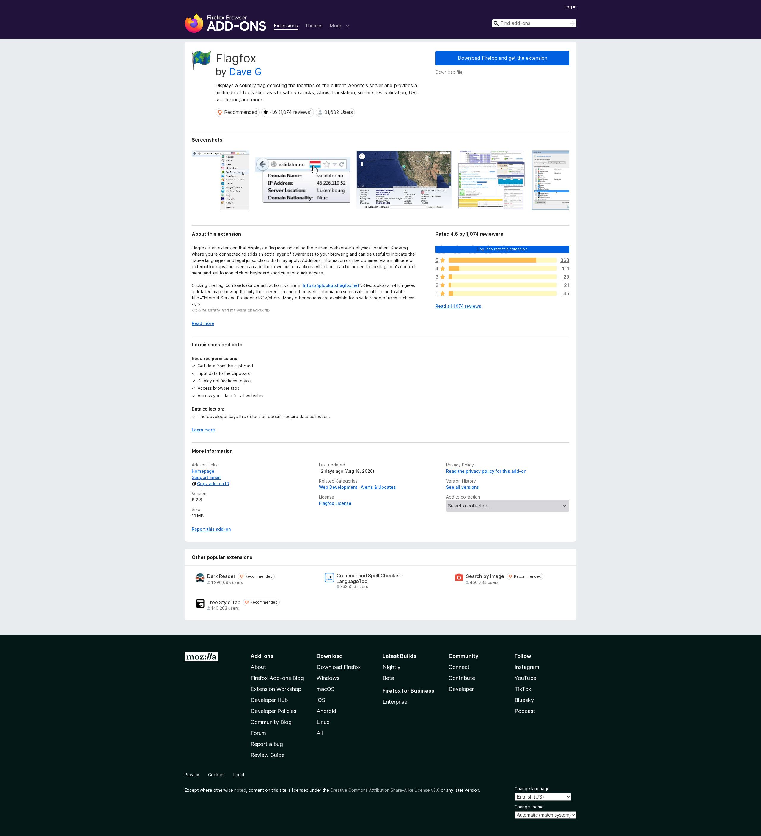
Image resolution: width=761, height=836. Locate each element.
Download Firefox (339, 667)
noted (240, 790)
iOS (321, 700)
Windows (328, 678)
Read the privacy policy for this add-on (486, 471)
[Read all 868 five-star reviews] (503, 260)
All (320, 733)
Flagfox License (335, 503)
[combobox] (534, 23)
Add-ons (262, 656)
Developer (461, 689)
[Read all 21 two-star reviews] (503, 285)
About (258, 667)
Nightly (391, 667)
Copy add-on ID (213, 483)
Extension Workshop (276, 689)
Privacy (192, 774)
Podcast (525, 711)
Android (326, 711)
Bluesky (524, 700)
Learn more (203, 429)
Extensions (286, 26)
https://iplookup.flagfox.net (331, 285)
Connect (459, 667)
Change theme (529, 806)
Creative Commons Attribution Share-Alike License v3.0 (385, 790)
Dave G (245, 72)
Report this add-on (211, 529)
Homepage (203, 471)
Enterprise (395, 702)
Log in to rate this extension (502, 249)
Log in (570, 6)
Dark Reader (221, 576)
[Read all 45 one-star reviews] (503, 293)
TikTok (523, 689)
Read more (203, 323)
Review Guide (267, 755)
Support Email (206, 477)
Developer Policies (273, 711)
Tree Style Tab (223, 602)
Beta (388, 678)
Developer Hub (269, 700)
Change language (532, 788)
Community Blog (271, 722)
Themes (314, 26)
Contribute (462, 678)
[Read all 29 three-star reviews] (503, 276)
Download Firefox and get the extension (502, 58)
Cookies (216, 774)
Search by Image (485, 576)
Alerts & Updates (378, 487)
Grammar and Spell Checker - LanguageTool (370, 578)
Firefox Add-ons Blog (277, 678)
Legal (238, 774)
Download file (449, 72)
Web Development (338, 487)
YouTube (525, 678)
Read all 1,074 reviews (458, 306)
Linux (323, 722)
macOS (325, 689)
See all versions (462, 487)
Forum (258, 733)
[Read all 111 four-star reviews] (503, 268)
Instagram (527, 667)
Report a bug (267, 744)
